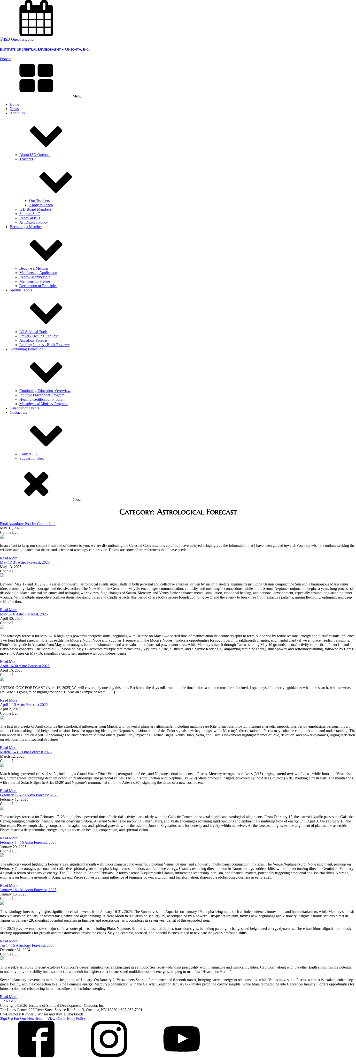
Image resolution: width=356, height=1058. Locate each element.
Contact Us (18, 412)
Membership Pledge (34, 281)
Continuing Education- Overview (44, 391)
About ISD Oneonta (34, 155)
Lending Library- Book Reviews (44, 345)
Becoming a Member (26, 227)
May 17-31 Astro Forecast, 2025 (25, 562)
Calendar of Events (24, 408)
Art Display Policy (33, 222)
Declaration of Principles (38, 286)
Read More (8, 558)
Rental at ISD (29, 218)
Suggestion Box (31, 458)
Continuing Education (26, 349)
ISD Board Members (35, 209)
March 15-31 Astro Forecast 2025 (26, 752)
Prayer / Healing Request (38, 336)
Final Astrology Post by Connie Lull (27, 524)
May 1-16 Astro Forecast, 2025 (24, 614)
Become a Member (33, 268)
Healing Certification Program (42, 399)
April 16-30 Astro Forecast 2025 (25, 666)
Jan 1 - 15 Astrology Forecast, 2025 (27, 945)
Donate (5, 59)
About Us (17, 113)
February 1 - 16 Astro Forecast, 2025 (28, 842)
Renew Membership (34, 277)
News (14, 109)
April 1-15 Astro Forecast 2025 (24, 705)
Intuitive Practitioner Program (41, 395)
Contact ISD (29, 454)
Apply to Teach (41, 205)
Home (14, 104)
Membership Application (38, 273)
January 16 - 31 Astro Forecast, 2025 (28, 890)
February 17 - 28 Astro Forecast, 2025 (29, 795)
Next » (11, 1001)
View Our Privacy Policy (66, 1018)
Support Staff (29, 214)
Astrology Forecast (33, 340)
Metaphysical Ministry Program (43, 404)
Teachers (26, 159)
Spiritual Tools (21, 290)
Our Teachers (39, 201)
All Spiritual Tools (33, 332)
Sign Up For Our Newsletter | (23, 1018)
